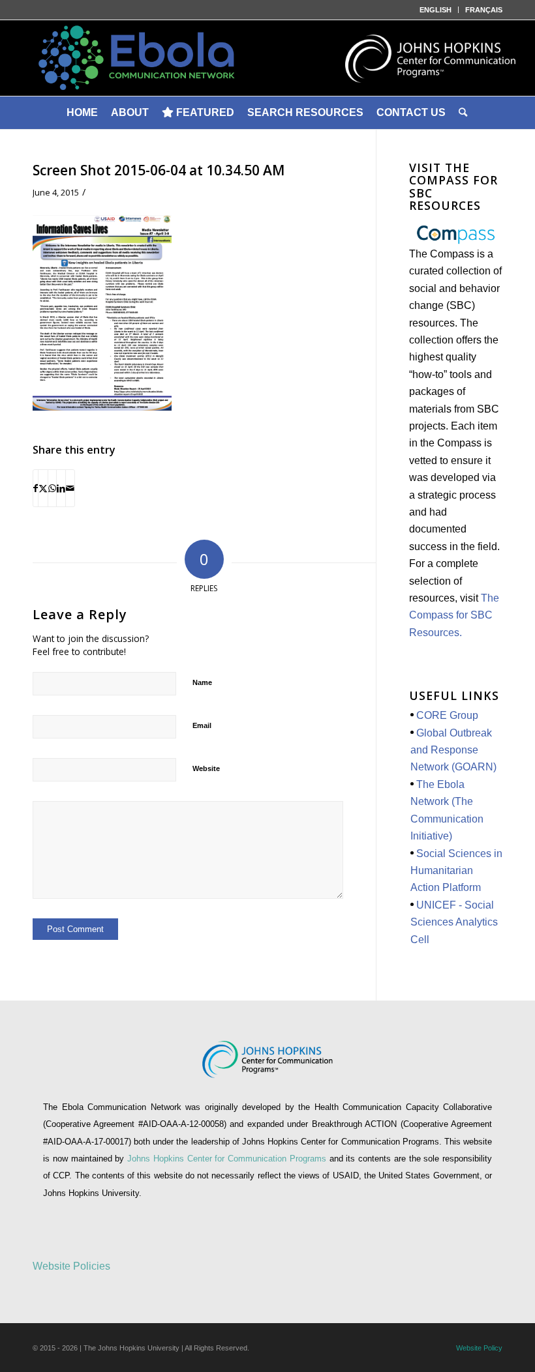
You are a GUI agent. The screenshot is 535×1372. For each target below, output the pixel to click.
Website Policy (479, 1348)
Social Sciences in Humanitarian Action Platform (456, 871)
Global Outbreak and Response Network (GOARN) (453, 750)
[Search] (464, 112)
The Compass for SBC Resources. (454, 615)
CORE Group (447, 715)
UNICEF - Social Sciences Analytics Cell (454, 922)
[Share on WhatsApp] (52, 488)
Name (202, 682)
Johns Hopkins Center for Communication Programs (228, 1158)
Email (201, 725)
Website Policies (71, 1266)
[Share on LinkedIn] (61, 488)
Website (206, 768)
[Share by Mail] (70, 488)
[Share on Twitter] (43, 488)
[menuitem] (436, 10)
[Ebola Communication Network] (267, 58)
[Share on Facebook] (35, 488)
